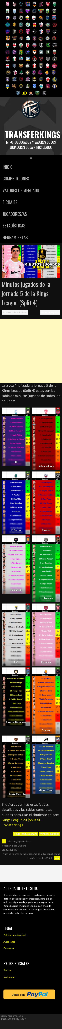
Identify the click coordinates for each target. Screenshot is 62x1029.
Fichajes (10, 202)
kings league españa (25, 833)
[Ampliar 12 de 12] (56, 740)
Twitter (7, 970)
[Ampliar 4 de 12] (56, 476)
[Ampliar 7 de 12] (26, 608)
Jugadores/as (15, 214)
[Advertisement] (31, 351)
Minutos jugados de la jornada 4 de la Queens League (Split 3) (16, 845)
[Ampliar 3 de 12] (26, 476)
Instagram (8, 976)
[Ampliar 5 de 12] (26, 540)
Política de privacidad (14, 935)
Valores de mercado (21, 190)
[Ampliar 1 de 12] (26, 412)
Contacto (8, 948)
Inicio (8, 167)
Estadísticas (14, 225)
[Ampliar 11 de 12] (26, 740)
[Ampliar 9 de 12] (26, 672)
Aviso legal (9, 941)
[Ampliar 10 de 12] (56, 672)
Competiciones (16, 178)
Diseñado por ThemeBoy (13, 1019)
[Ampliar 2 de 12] (56, 412)
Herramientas (15, 237)
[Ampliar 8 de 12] (56, 608)
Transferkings (32, 134)
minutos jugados (49, 833)
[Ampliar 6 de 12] (56, 540)
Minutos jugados (50, 312)
